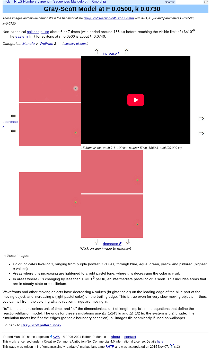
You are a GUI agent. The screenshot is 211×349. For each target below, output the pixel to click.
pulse (44, 32)
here (160, 341)
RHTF (109, 346)
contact (130, 337)
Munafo (28, 43)
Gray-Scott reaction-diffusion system (109, 18)
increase (111, 53)
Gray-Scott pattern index (41, 325)
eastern (21, 36)
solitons (33, 32)
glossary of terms (75, 43)
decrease (112, 244)
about (115, 337)
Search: (170, 2)
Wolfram (46, 43)
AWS (56, 336)
